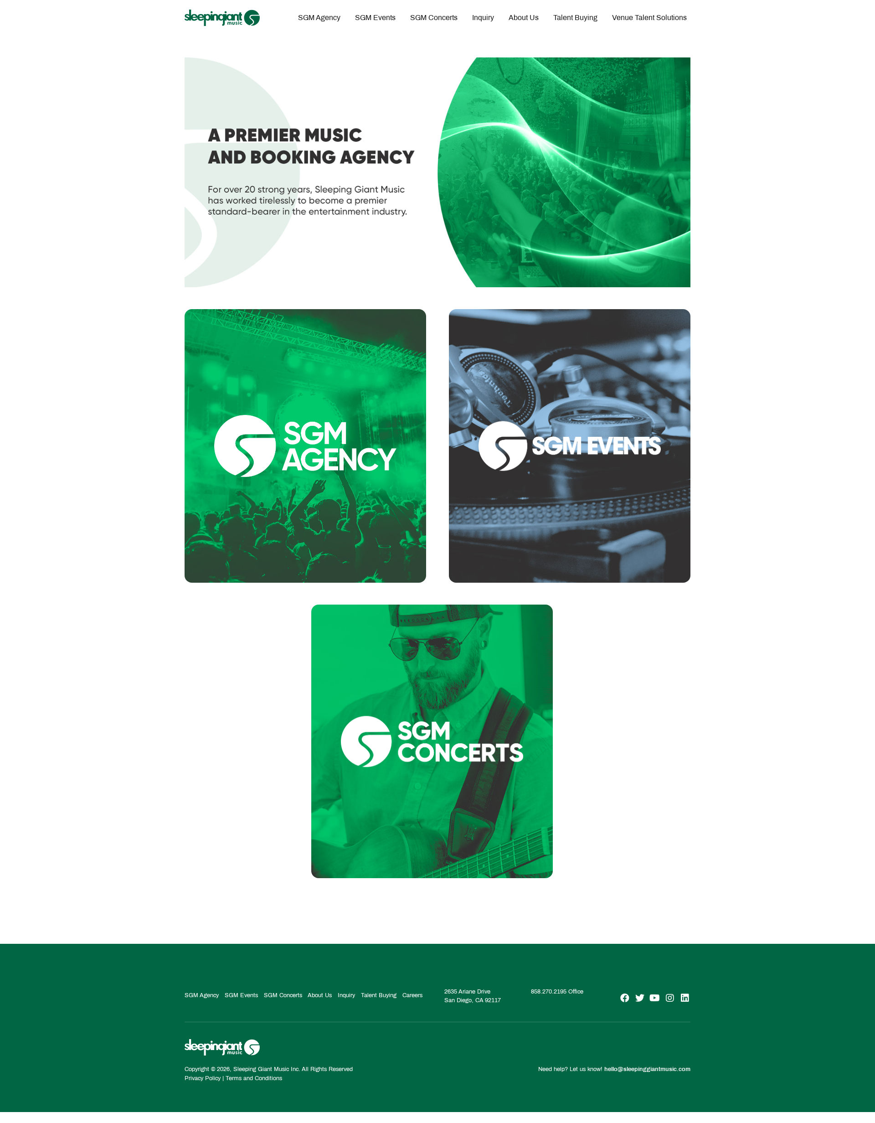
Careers (412, 995)
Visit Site (305, 552)
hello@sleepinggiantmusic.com (647, 1069)
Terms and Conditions (254, 1078)
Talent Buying (575, 17)
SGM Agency (319, 17)
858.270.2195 (548, 991)
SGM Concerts (434, 17)
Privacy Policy (203, 1078)
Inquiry (483, 17)
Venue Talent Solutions (649, 17)
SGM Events (375, 17)
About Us (524, 17)
